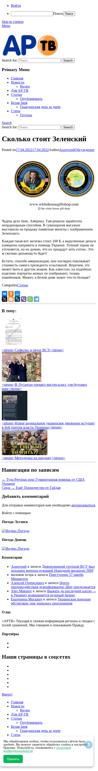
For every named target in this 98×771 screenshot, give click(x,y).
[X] (4, 299)
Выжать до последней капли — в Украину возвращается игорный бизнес (53, 593)
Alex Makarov (21, 591)
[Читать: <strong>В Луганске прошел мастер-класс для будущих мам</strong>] (21, 380)
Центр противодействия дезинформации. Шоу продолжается (53, 585)
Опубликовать (31, 99)
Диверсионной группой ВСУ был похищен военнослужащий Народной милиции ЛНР (53, 569)
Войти (16, 5)
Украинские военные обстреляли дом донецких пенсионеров (51, 601)
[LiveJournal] (17, 299)
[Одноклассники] (11, 293)
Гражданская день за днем (40, 107)
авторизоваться (83, 505)
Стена (15, 111)
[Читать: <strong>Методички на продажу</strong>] (24, 454)
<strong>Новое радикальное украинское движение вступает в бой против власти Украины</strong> (48, 425)
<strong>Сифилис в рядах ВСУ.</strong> (33, 350)
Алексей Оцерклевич (27, 583)
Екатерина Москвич (26, 599)
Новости (17, 82)
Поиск (58, 13)
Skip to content (12, 22)
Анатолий (67, 150)
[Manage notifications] (88, 744)
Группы (26, 115)
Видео (25, 86)
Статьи (16, 95)
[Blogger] (11, 299)
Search (7, 123)
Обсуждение (84, 150)
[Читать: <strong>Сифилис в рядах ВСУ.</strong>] (12, 346)
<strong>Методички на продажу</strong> (33, 458)
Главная (17, 78)
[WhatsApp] (30, 299)
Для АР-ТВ (19, 90)
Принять (13, 759)
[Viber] (23, 299)
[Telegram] (36, 299)
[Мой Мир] (17, 293)
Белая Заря (19, 103)
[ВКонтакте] (4, 293)
